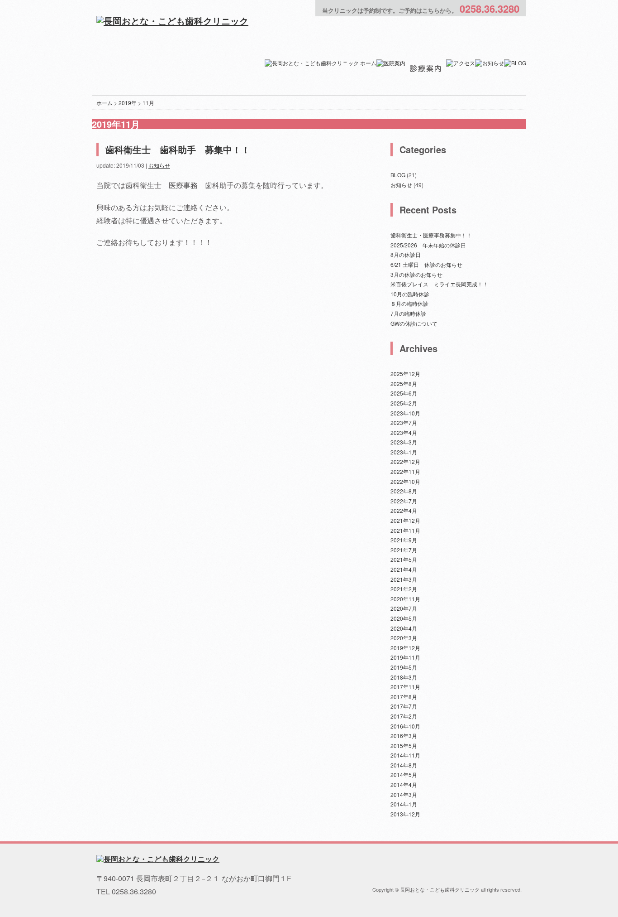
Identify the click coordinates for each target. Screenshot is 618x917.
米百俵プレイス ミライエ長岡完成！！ (439, 284)
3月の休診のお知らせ (416, 274)
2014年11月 (405, 755)
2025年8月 (403, 383)
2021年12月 (405, 520)
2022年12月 (405, 461)
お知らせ (159, 165)
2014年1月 (403, 804)
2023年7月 (403, 422)
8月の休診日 (405, 254)
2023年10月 (405, 413)
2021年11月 (405, 530)
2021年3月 (403, 579)
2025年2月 (403, 403)
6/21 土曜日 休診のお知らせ (426, 264)
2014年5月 (403, 774)
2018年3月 (403, 677)
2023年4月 (403, 432)
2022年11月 (405, 471)
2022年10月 (405, 481)
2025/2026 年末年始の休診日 (428, 245)
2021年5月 (403, 559)
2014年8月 (403, 765)
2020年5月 (403, 618)
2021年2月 (403, 589)
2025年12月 (405, 373)
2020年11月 (405, 599)
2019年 (128, 102)
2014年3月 (403, 794)
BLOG (397, 175)
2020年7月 (403, 608)
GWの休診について (413, 323)
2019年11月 (405, 657)
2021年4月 (403, 569)
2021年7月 (403, 550)
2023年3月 (403, 442)
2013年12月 (405, 814)
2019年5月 (403, 667)
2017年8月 (403, 696)
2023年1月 (403, 452)
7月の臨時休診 (408, 313)
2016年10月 (405, 726)
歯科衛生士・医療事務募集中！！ (431, 235)
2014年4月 (403, 784)
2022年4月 (403, 510)
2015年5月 (403, 745)
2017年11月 (405, 686)
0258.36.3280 (489, 8)
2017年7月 (403, 706)
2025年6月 (403, 393)
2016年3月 (403, 735)
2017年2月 (403, 716)
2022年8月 (403, 491)
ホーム (104, 102)
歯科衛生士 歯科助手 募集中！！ (177, 149)
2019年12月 (405, 648)
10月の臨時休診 (409, 294)
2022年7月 (403, 501)
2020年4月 (403, 628)
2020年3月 (403, 638)
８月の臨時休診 (409, 303)
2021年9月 (403, 540)
